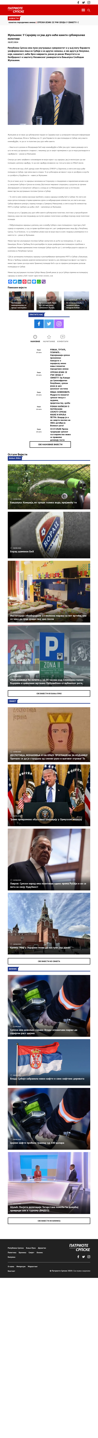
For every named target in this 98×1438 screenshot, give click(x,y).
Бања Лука (31, 1248)
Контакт (11, 1271)
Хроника (22, 1252)
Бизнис (40, 1252)
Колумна (11, 1257)
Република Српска (16, 1248)
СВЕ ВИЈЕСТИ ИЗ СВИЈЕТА (49, 961)
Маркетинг (33, 1266)
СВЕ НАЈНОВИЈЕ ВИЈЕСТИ (50, 444)
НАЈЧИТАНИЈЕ (49, 341)
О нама (11, 1266)
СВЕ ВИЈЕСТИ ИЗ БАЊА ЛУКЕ (49, 693)
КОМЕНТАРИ (62, 341)
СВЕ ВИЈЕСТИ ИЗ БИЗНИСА (49, 1221)
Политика (12, 1252)
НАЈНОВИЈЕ (35, 341)
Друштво (42, 1248)
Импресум (20, 1266)
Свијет (31, 1252)
